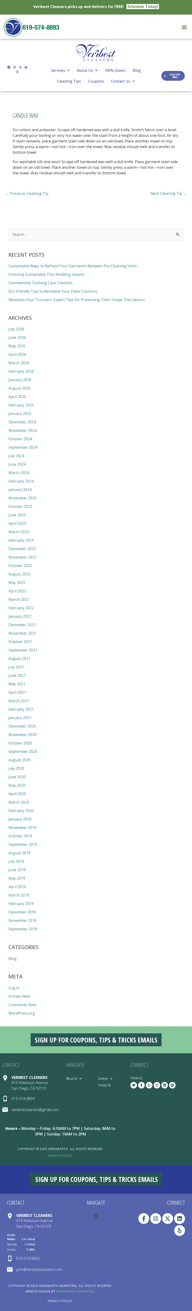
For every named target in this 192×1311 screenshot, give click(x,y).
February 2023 (21, 540)
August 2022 (19, 574)
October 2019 (20, 836)
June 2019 (17, 869)
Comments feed (22, 1004)
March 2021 (18, 700)
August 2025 (19, 388)
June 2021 (17, 675)
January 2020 (19, 819)
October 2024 (20, 438)
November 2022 (22, 557)
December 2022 (22, 548)
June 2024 (17, 464)
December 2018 (22, 912)
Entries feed (19, 996)
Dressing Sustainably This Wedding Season (46, 274)
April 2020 (17, 793)
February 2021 (21, 709)
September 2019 (22, 844)
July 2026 (16, 329)
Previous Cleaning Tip (26, 193)
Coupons (96, 81)
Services (58, 70)
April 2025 (17, 396)
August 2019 (19, 852)
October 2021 (20, 641)
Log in (13, 987)
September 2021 (22, 650)
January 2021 (19, 717)
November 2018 (22, 920)
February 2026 (21, 371)
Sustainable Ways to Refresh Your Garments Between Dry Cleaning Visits (72, 265)
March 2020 (18, 802)
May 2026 (16, 346)
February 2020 (21, 810)
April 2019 (17, 886)
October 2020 (20, 743)
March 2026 (18, 362)
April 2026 (17, 354)
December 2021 (22, 624)
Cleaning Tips (69, 81)
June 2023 (17, 515)
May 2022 (16, 582)
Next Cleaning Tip (169, 193)
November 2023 (22, 498)
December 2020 (22, 726)
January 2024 (19, 489)
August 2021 (19, 658)
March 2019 (18, 895)
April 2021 (17, 692)
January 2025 (19, 413)
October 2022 (20, 565)
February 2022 (21, 607)
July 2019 (16, 861)
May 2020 (16, 785)
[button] (184, 27)
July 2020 (16, 768)
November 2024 (22, 430)
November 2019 (22, 827)
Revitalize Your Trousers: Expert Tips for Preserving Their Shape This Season (76, 299)
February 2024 (21, 481)
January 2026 (19, 379)
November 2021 (22, 633)
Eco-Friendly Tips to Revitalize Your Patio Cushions (52, 291)
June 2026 (17, 337)
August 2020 (19, 760)
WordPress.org (21, 1013)
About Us (85, 70)
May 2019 (16, 878)
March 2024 (18, 472)
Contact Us (120, 81)
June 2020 (17, 776)
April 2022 (17, 591)
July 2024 (16, 455)
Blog (137, 70)
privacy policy (60, 1156)
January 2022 (19, 616)
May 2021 (16, 683)
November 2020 (22, 734)
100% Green (115, 70)
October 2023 (20, 506)
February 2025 (21, 405)
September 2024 (22, 447)
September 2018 (22, 929)
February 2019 (21, 903)
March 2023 (18, 531)
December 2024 (22, 422)
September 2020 (22, 751)
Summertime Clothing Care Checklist (40, 282)
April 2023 (17, 523)
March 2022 (18, 599)
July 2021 (16, 667)
